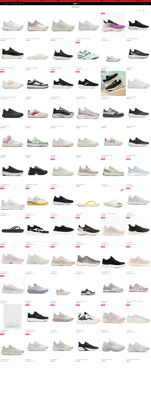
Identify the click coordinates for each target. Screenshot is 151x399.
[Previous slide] (2, 25)
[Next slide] (23, 25)
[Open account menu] (144, 3)
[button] (140, 10)
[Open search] (142, 3)
